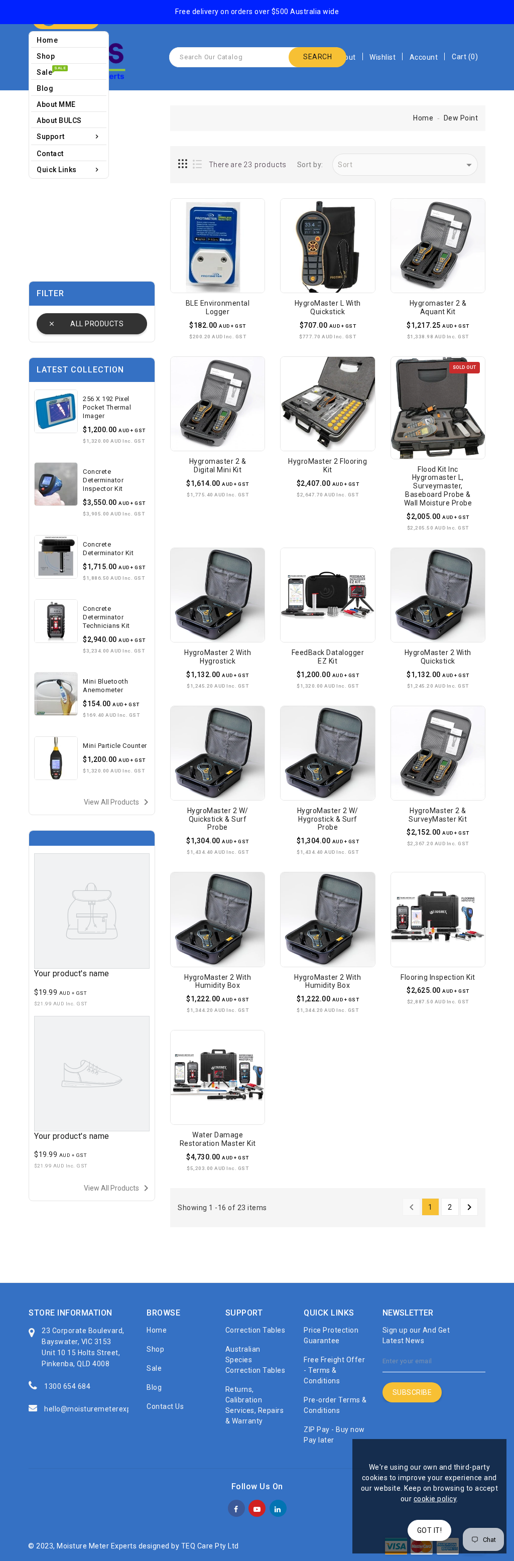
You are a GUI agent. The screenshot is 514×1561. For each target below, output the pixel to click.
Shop (155, 1349)
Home (423, 118)
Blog (154, 1387)
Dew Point (461, 118)
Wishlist (382, 57)
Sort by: (310, 165)
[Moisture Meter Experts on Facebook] (236, 1507)
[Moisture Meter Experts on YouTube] (257, 1507)
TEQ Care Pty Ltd (210, 1546)
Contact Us (165, 1406)
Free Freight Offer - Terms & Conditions (334, 1370)
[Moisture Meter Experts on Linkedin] (278, 1507)
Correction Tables (255, 1330)
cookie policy (435, 1499)
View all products (118, 802)
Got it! (429, 1530)
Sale (154, 1368)
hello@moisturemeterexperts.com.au (108, 1409)
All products (96, 324)
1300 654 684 (67, 1386)
